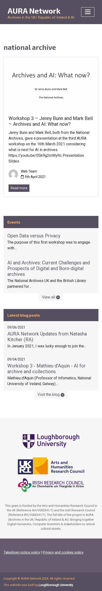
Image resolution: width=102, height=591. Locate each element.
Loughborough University (56, 585)
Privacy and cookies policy (63, 552)
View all (49, 297)
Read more (19, 188)
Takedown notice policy (22, 552)
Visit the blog (48, 394)
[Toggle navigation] (87, 12)
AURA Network (34, 10)
